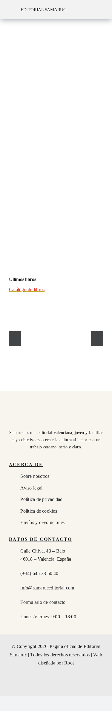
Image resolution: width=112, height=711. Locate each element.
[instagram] (50, 687)
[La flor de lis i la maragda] (29, 337)
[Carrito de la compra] (86, 10)
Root (69, 662)
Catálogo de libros (27, 289)
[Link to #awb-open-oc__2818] (104, 10)
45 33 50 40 (39, 573)
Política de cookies (38, 511)
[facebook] (39, 687)
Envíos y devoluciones (42, 522)
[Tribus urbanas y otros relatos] (82, 337)
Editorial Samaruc (43, 9)
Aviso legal (31, 487)
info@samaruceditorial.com (47, 587)
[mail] (61, 687)
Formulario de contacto (42, 602)
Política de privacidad (41, 499)
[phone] (72, 687)
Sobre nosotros (34, 476)
